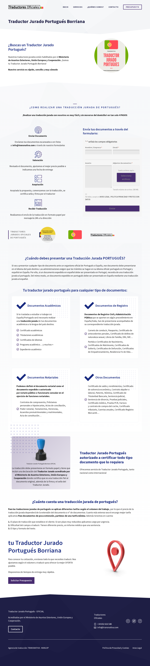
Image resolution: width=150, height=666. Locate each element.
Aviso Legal (137, 648)
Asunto (88, 163)
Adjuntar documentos (122, 163)
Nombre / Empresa (93, 147)
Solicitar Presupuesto (21, 580)
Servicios (77, 7)
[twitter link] (134, 621)
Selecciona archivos (126, 177)
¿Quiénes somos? (95, 7)
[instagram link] (128, 621)
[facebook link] (140, 621)
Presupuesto (132, 7)
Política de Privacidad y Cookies (115, 648)
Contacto (113, 7)
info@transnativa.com (107, 627)
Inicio (65, 7)
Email (116, 147)
